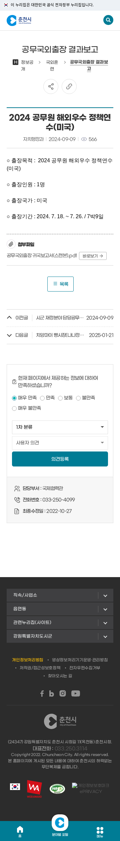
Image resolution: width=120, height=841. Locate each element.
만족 (50, 398)
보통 (68, 398)
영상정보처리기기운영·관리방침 (80, 660)
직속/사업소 (25, 595)
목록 (64, 284)
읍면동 (19, 608)
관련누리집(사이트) (32, 622)
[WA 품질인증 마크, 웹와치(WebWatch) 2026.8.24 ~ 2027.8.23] (57, 789)
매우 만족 (27, 398)
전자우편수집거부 (85, 668)
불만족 (88, 398)
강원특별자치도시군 (32, 636)
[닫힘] (60, 822)
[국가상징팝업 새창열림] (15, 788)
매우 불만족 (29, 408)
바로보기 (90, 256)
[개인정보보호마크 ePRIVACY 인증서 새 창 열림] (91, 789)
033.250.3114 (71, 749)
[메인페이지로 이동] (39, 20)
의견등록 (60, 459)
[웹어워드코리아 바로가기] (35, 789)
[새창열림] (42, 693)
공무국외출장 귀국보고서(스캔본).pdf (42, 256)
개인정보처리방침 (27, 660)
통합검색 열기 (108, 20)
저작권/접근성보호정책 (40, 668)
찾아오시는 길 (60, 676)
